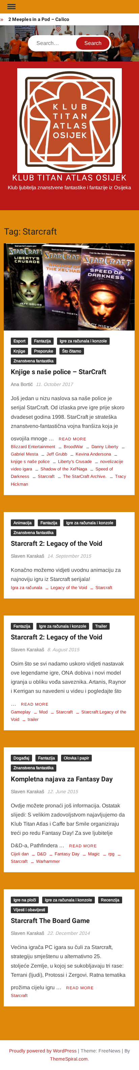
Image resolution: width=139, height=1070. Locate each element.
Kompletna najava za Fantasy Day (62, 779)
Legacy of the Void (69, 587)
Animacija (22, 522)
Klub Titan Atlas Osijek (69, 178)
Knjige (19, 351)
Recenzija (110, 900)
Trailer (101, 626)
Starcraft (46, 476)
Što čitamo (71, 351)
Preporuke (43, 351)
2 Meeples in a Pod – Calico (38, 19)
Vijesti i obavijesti (29, 909)
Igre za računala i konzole (83, 341)
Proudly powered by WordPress (43, 1050)
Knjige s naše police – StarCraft (58, 372)
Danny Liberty (104, 446)
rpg (111, 853)
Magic (94, 853)
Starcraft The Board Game (50, 921)
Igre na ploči (24, 900)
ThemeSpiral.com (69, 1059)
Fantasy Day (67, 853)
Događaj (21, 758)
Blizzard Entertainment (33, 446)
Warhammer (48, 861)
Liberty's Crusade (75, 461)
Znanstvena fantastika (33, 361)
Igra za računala (26, 587)
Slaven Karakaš (27, 556)
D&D (41, 853)
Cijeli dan (20, 853)
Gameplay (21, 711)
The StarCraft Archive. (85, 476)
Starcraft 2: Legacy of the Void (56, 544)
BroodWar (73, 446)
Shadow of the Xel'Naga (63, 468)
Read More (72, 439)
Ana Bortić (22, 384)
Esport (19, 341)
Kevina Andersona (93, 454)
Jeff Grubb (57, 454)
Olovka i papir (76, 758)
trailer (33, 719)
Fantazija (42, 341)
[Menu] (11, 7)
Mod (43, 711)
